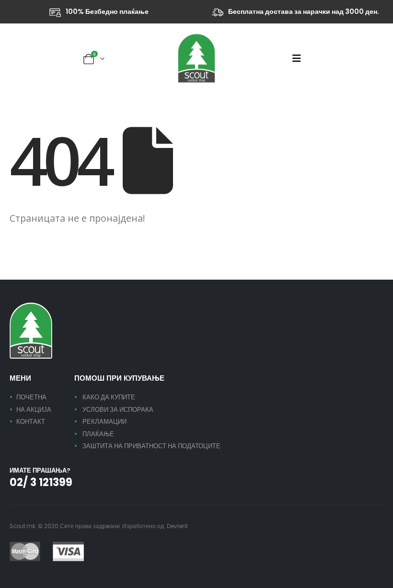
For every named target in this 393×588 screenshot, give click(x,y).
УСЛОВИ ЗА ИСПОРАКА (117, 409)
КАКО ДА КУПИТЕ (108, 397)
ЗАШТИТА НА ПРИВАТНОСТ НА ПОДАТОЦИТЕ (151, 446)
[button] (299, 58)
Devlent (177, 526)
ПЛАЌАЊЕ (98, 434)
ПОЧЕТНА (31, 397)
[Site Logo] (196, 58)
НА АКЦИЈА (33, 409)
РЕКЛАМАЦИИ (104, 421)
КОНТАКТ (30, 421)
